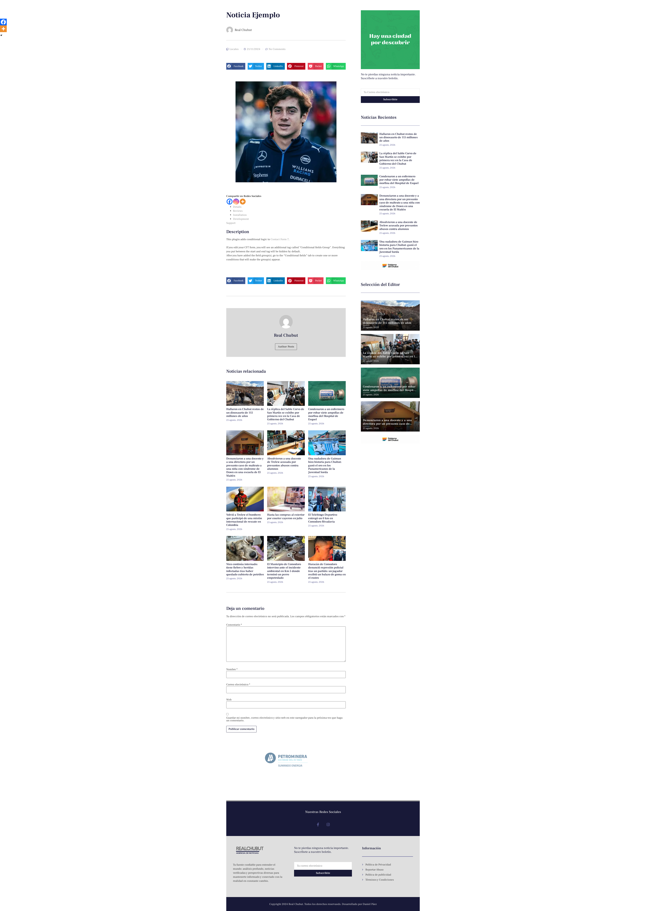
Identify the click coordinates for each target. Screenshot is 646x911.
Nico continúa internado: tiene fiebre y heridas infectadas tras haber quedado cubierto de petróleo (245, 569)
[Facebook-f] (318, 825)
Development (241, 219)
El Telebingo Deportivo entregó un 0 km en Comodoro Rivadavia (322, 518)
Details (237, 207)
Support (231, 223)
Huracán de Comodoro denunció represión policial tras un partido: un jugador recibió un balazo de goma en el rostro (327, 571)
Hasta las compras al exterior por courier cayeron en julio (285, 516)
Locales (234, 49)
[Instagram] (236, 201)
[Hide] (1, 35)
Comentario (234, 624)
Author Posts (286, 346)
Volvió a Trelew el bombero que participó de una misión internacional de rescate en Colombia (244, 520)
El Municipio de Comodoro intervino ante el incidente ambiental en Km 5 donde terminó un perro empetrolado (284, 571)
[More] (243, 201)
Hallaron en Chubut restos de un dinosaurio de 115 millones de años (245, 412)
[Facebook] (229, 201)
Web (228, 699)
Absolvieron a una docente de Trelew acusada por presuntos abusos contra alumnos (284, 464)
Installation (240, 215)
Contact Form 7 (280, 239)
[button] (235, 66)
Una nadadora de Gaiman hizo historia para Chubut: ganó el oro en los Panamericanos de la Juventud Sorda (325, 465)
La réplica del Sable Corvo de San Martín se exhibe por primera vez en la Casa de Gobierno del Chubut (285, 414)
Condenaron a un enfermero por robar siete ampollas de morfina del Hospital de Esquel (326, 414)
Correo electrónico (238, 684)
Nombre (232, 669)
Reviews (238, 211)
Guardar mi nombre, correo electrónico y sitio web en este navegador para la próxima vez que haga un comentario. (284, 719)
